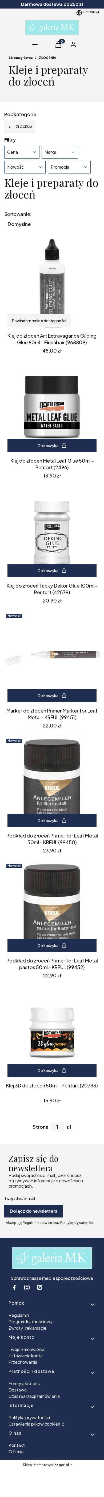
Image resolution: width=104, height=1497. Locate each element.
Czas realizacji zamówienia (34, 1396)
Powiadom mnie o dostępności (39, 320)
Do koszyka (48, 445)
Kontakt (17, 1445)
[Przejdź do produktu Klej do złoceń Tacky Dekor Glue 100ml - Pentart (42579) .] (52, 533)
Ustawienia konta (26, 1355)
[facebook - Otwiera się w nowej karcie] (14, 1287)
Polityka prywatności (29, 1417)
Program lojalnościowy (31, 1321)
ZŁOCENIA (47, 58)
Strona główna (21, 58)
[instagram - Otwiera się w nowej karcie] (27, 1287)
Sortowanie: (17, 214)
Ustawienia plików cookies (35, 1424)
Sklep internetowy (46, 1465)
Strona (40, 1127)
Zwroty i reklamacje (27, 1328)
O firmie (16, 1451)
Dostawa (18, 1390)
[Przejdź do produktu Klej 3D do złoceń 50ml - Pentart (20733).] (52, 1033)
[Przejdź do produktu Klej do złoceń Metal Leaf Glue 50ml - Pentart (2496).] (52, 408)
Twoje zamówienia (27, 1349)
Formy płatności (25, 1383)
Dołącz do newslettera (33, 1211)
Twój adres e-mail (19, 1198)
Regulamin (19, 1315)
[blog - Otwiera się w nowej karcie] (40, 1287)
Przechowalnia (23, 1362)
